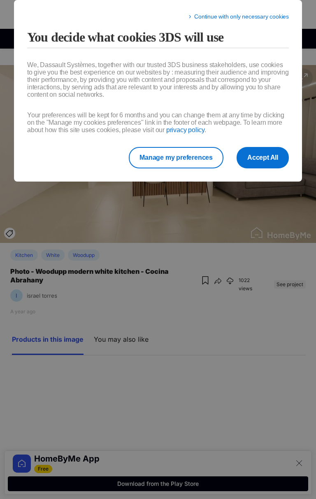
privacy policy (185, 129)
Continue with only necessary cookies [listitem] (241, 16)
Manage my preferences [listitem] (176, 157)
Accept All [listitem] (262, 157)
